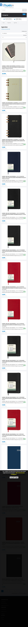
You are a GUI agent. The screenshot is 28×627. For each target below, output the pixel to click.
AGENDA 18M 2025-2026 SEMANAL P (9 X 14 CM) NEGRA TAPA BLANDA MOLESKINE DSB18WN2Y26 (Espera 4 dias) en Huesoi (14, 361)
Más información (20, 473)
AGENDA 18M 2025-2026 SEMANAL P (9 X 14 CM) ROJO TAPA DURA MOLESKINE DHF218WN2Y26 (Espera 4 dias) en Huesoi (13, 435)
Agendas (15, 22)
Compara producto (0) (5, 29)
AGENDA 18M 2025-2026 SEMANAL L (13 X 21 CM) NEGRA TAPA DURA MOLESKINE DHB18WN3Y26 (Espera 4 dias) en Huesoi (14, 251)
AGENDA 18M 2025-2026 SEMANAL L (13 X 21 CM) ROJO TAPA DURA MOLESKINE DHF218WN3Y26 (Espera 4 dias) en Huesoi (13, 325)
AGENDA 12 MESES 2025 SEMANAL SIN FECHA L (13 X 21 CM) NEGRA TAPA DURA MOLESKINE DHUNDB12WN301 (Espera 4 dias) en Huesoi (13, 67)
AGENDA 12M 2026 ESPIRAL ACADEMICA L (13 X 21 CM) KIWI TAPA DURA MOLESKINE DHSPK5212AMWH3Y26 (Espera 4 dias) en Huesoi (14, 104)
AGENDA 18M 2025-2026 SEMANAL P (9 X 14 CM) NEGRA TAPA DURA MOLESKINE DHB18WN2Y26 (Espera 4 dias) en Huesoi (14, 398)
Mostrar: (25, 35)
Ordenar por (24, 31)
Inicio (4, 22)
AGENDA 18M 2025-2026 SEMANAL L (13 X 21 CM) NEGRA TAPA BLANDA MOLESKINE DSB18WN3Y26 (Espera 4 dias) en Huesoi (14, 214)
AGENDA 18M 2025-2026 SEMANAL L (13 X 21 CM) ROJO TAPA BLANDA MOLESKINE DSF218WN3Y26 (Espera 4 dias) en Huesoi (14, 288)
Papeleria (9, 22)
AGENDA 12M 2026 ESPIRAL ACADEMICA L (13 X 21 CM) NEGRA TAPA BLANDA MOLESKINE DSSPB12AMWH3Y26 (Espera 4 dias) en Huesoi (13, 141)
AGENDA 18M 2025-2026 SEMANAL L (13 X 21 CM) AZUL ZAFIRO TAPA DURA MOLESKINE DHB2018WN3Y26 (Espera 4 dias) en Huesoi (14, 177)
